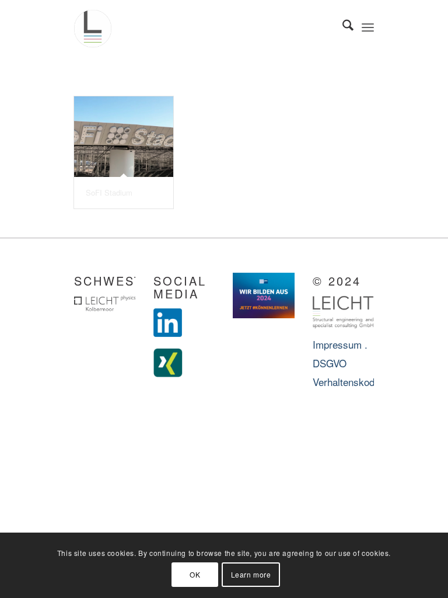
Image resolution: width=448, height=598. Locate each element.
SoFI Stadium (109, 192)
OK (195, 574)
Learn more (251, 574)
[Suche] (342, 26)
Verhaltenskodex (349, 381)
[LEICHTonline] (92, 26)
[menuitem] (342, 26)
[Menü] (368, 26)
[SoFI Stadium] (123, 136)
